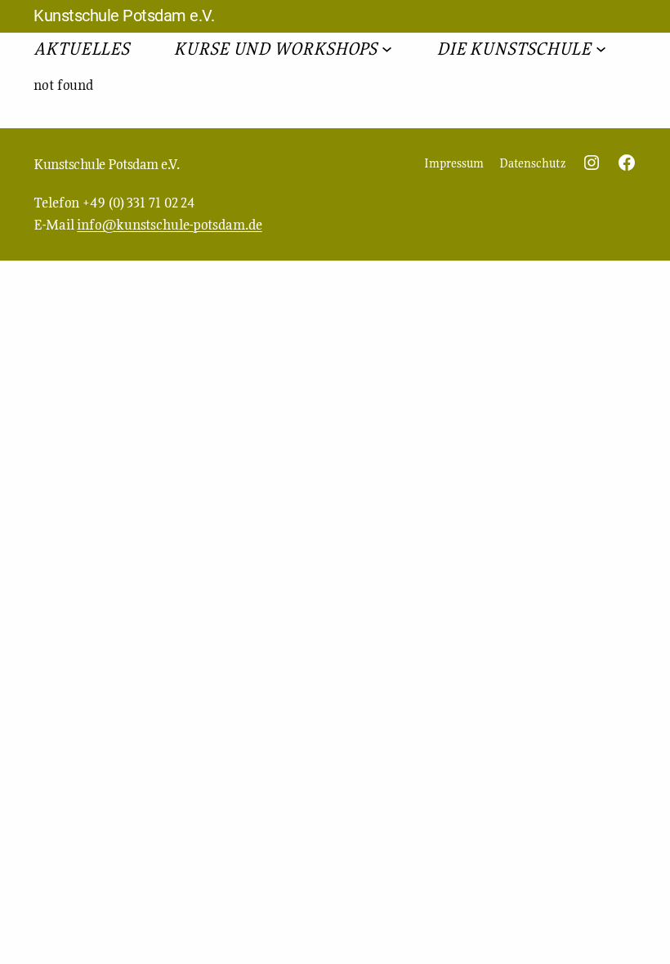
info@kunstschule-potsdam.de (169, 224)
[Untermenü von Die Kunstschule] (601, 47)
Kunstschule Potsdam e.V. (124, 15)
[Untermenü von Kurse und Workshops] (387, 47)
